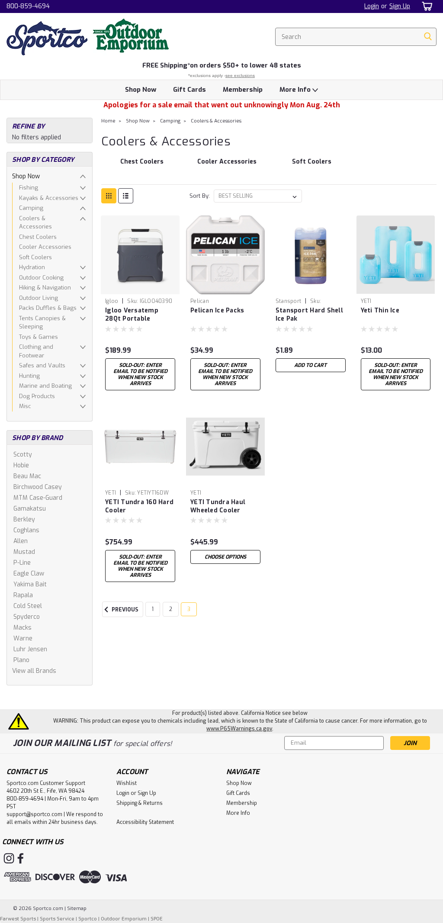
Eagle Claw (28, 573)
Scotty (22, 454)
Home (108, 121)
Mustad (24, 552)
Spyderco (26, 617)
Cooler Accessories (45, 247)
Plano (21, 660)
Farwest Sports (18, 919)
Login (371, 6)
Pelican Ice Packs (217, 310)
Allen (20, 541)
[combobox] (356, 37)
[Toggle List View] (125, 195)
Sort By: (199, 195)
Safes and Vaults (42, 365)
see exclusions (240, 75)
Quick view (140, 287)
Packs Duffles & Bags (48, 308)
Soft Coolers (35, 257)
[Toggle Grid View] (108, 195)
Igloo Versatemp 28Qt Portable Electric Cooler (131, 315)
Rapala (23, 595)
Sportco (87, 919)
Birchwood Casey (37, 487)
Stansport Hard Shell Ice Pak (309, 314)
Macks (22, 628)
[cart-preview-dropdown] (425, 6)
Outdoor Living (38, 298)
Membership (243, 89)
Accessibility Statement (145, 822)
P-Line (22, 563)
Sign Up (399, 6)
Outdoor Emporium (124, 919)
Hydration (32, 267)
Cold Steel (27, 606)
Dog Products (37, 396)
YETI (366, 301)
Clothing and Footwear (36, 351)
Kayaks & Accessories (48, 198)
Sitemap (77, 908)
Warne (22, 638)
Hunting (29, 375)
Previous (124, 609)
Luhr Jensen (30, 649)
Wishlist (126, 783)
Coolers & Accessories (35, 223)
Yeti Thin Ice (380, 310)
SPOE (157, 919)
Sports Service (57, 919)
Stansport (288, 301)
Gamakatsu (29, 509)
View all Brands (34, 671)
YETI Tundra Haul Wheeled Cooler (217, 506)
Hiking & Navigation (45, 287)
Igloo (111, 301)
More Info (295, 89)
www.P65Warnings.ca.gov (239, 728)
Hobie (21, 465)
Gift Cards (189, 89)
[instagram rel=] (8, 858)
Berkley (24, 519)
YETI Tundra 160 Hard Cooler (139, 506)
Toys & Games (38, 337)
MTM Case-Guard (37, 498)
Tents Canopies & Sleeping (42, 323)
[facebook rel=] (20, 858)
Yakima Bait (30, 584)
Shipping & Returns (139, 803)
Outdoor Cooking (41, 277)
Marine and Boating (45, 385)
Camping (31, 208)
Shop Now (140, 89)
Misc (25, 406)
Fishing (28, 187)
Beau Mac (27, 476)
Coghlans (26, 530)
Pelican (199, 301)
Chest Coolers (38, 237)
